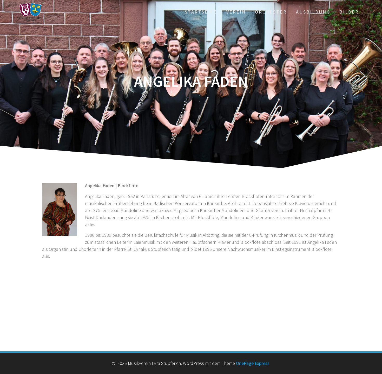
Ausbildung (313, 12)
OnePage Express (252, 363)
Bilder (349, 12)
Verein (236, 12)
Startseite (201, 12)
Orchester (271, 12)
